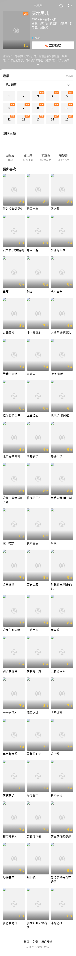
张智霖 (63, 23)
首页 (26, 941)
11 (9, 119)
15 (66, 119)
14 (52, 119)
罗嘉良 (53, 23)
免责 (35, 941)
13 (38, 119)
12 (23, 119)
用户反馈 (46, 941)
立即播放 (54, 45)
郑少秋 (44, 23)
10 (66, 108)
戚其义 (44, 27)
